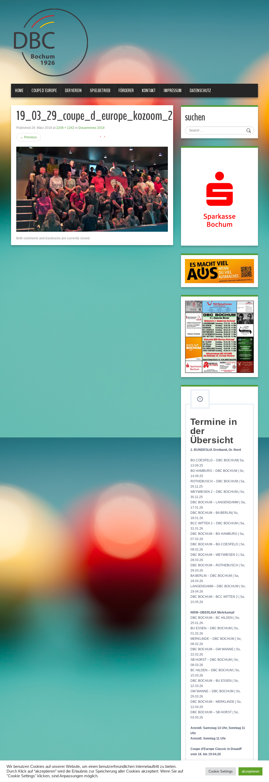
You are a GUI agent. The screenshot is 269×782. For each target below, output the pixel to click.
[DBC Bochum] (50, 42)
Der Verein (73, 90)
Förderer (126, 90)
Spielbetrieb (100, 90)
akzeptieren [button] (250, 771)
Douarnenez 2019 (92, 128)
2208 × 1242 (65, 128)
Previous (28, 137)
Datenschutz (200, 90)
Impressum (173, 90)
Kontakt (149, 90)
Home (19, 90)
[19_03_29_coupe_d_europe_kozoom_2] (92, 189)
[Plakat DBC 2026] (219, 337)
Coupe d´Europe (44, 90)
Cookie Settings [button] (221, 771)
